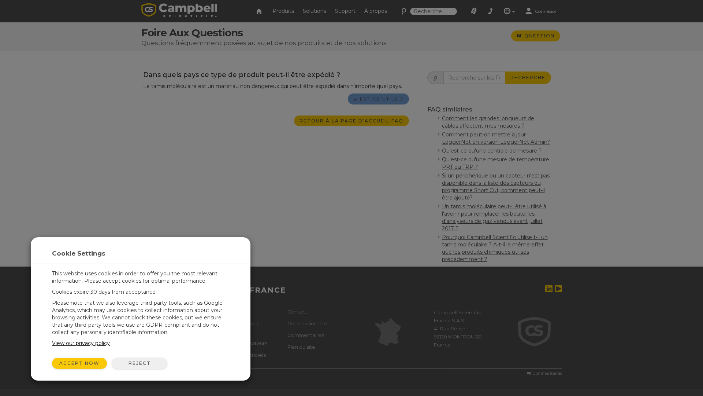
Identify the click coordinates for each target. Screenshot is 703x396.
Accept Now (79, 363)
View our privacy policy (81, 343)
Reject (140, 363)
